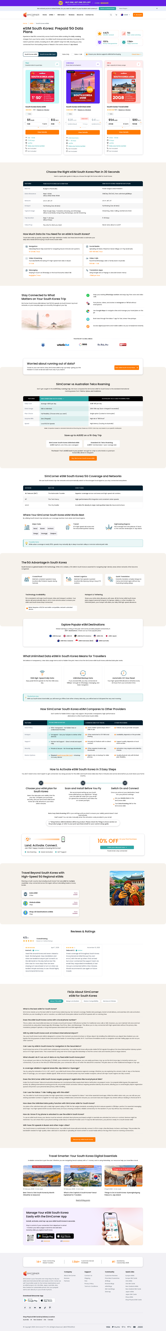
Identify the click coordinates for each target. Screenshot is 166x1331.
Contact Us (89, 15)
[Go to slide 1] (38, 127)
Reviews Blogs (113, 1284)
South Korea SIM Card (47, 54)
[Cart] (116, 15)
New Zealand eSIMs (134, 1286)
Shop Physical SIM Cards (134, 1300)
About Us (80, 15)
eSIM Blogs (113, 1286)
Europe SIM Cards (134, 1278)
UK (31, 1320)
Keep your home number (36, 146)
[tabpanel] (83, 1070)
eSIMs (51, 15)
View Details (42, 132)
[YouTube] (40, 1308)
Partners (72, 1281)
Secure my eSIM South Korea (83, 1139)
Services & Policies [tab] (109, 1001)
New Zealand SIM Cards (134, 1289)
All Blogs (113, 1281)
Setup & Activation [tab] (72, 1001)
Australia (26, 1320)
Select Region (123, 8)
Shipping (93, 1278)
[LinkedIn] (35, 1308)
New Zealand (38, 1320)
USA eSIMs (134, 1281)
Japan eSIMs (134, 1292)
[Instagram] (30, 1308)
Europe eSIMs (134, 1276)
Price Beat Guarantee (113, 1278)
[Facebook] (25, 1308)
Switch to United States (107, 8)
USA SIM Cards (134, 1284)
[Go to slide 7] (46, 127)
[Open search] (111, 15)
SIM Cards (61, 15)
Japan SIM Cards (134, 1294)
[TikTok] (45, 1308)
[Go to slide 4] (42, 127)
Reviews (71, 15)
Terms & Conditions (93, 1286)
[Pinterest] (50, 1308)
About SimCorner (72, 1276)
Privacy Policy (93, 1284)
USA (45, 1320)
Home (45, 15)
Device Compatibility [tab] (91, 1001)
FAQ (91, 1281)
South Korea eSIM (31, 54)
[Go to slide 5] (43, 127)
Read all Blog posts (83, 1200)
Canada (50, 1320)
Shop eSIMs (134, 1297)
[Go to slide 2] (39, 127)
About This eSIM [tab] (55, 1001)
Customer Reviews (113, 1276)
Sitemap (113, 1292)
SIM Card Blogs (113, 1289)
